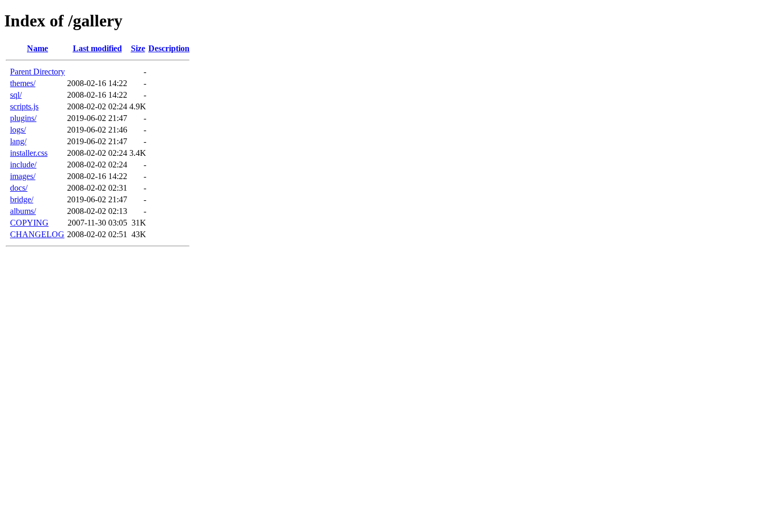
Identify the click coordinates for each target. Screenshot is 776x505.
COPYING (29, 222)
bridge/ (21, 199)
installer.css (29, 152)
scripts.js (24, 106)
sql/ (16, 94)
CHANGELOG (37, 234)
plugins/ (23, 118)
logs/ (18, 129)
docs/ (18, 187)
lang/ (18, 141)
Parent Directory (37, 71)
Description (169, 48)
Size (138, 48)
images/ (22, 176)
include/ (23, 164)
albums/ (23, 211)
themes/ (22, 83)
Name (37, 48)
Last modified (97, 48)
